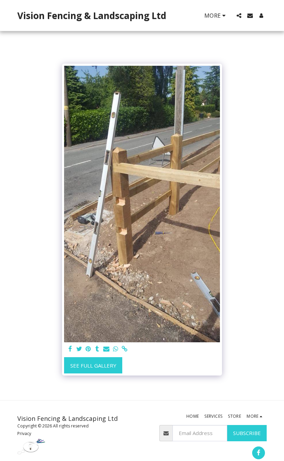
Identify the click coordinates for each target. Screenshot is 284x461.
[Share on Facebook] (70, 349)
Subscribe (247, 433)
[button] (239, 15)
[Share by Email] (106, 349)
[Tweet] (79, 349)
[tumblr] (97, 349)
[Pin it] (88, 349)
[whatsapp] (115, 349)
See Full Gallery (93, 365)
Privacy (24, 433)
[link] (124, 349)
